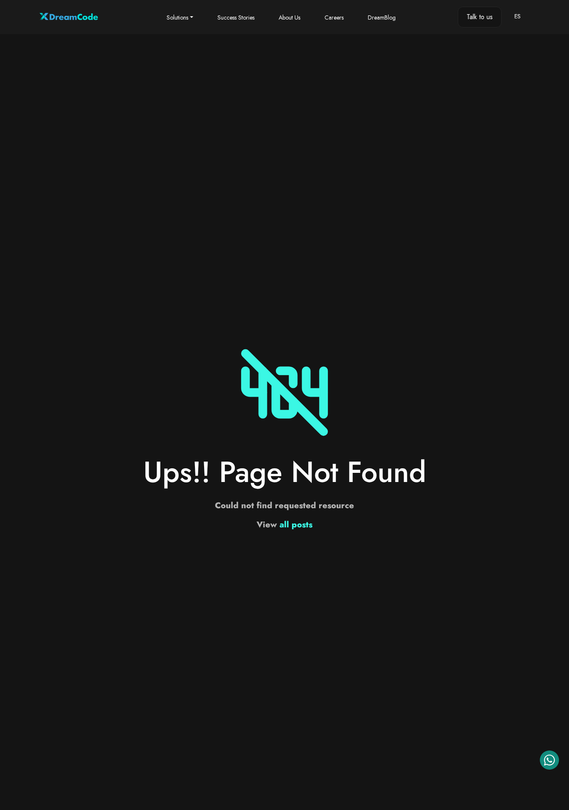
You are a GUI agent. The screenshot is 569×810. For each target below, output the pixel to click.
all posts (296, 525)
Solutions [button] (177, 17)
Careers (334, 17)
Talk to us (480, 17)
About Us (289, 17)
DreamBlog (382, 17)
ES (517, 16)
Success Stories (236, 17)
